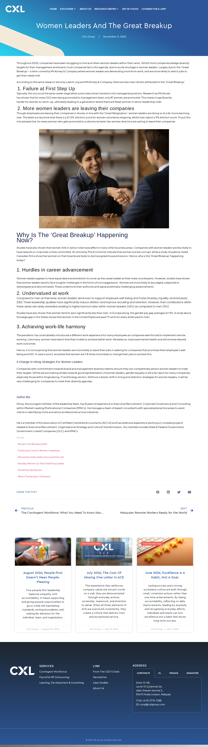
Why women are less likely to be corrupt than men (41, 457)
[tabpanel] (167, 695)
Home (53, 9)
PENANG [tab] (173, 673)
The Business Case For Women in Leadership (39, 450)
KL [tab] (159, 673)
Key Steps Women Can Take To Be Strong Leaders (41, 463)
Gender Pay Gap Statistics (30, 470)
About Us (85, 9)
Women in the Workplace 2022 (32, 444)
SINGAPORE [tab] (193, 673)
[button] (158, 492)
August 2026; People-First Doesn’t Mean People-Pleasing (43, 577)
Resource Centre (105, 9)
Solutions (66, 9)
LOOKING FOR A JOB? (154, 9)
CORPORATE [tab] (143, 673)
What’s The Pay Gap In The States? (34, 476)
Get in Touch (130, 9)
